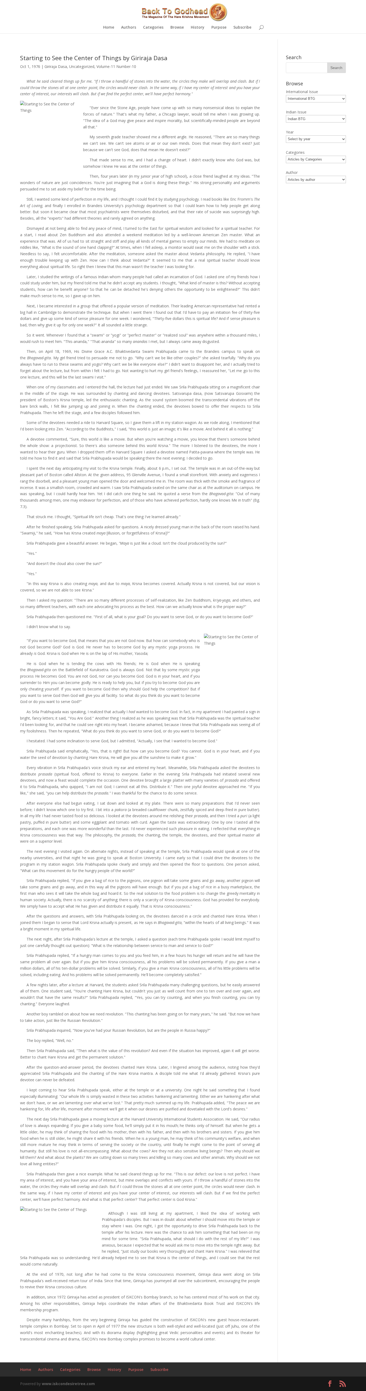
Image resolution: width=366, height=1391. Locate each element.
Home (108, 27)
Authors (128, 27)
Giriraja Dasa (55, 66)
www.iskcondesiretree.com (68, 1383)
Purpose (218, 27)
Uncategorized (81, 66)
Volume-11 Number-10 (116, 66)
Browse (177, 27)
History (197, 27)
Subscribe (242, 27)
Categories (153, 27)
